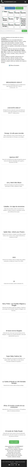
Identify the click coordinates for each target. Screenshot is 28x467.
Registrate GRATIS (10, 8)
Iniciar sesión (19, 8)
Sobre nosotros (14, 463)
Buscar (24, 30)
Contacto (12, 464)
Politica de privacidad (20, 461)
